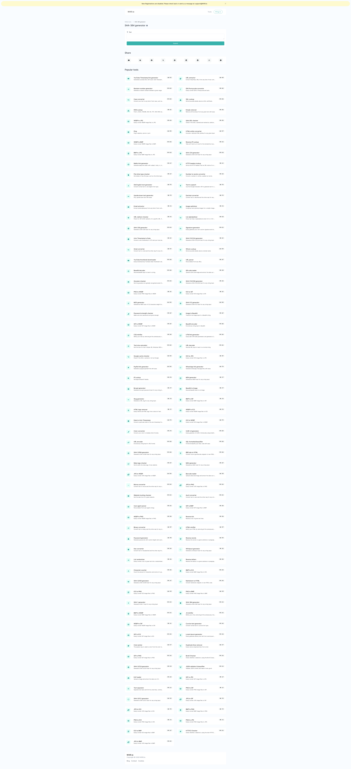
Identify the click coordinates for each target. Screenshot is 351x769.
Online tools (128, 22)
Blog (128, 761)
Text (130, 32)
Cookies (141, 761)
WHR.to (131, 12)
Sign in (219, 12)
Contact (134, 761)
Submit (175, 43)
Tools (210, 12)
